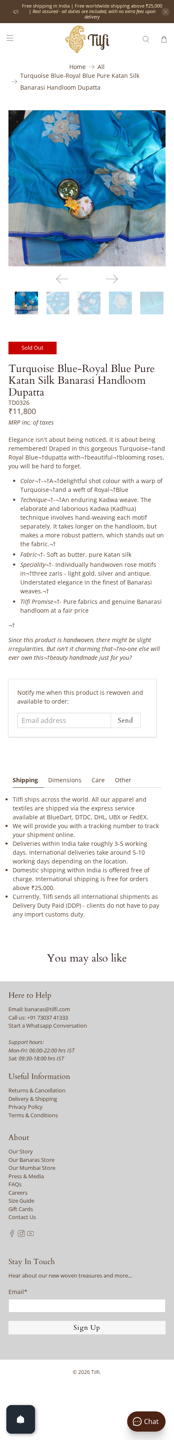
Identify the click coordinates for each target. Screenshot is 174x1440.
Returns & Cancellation (36, 1090)
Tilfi (95, 1372)
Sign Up (87, 1327)
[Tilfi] (87, 39)
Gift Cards (20, 1209)
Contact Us (22, 1217)
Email (17, 1292)
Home (77, 67)
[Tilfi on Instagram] (21, 1235)
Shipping (25, 780)
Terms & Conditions (33, 1115)
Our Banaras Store (31, 1160)
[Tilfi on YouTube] (30, 1235)
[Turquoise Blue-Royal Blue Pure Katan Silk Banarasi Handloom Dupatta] (86, 188)
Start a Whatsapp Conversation (47, 1025)
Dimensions (65, 780)
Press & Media (26, 1176)
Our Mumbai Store (31, 1168)
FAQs (15, 1184)
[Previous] (62, 279)
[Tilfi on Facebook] (12, 1235)
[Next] (112, 279)
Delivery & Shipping (32, 1099)
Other (123, 780)
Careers (17, 1192)
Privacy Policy (25, 1107)
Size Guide (21, 1200)
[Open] (20, 1419)
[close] (165, 12)
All (101, 67)
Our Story (20, 1151)
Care (98, 780)
